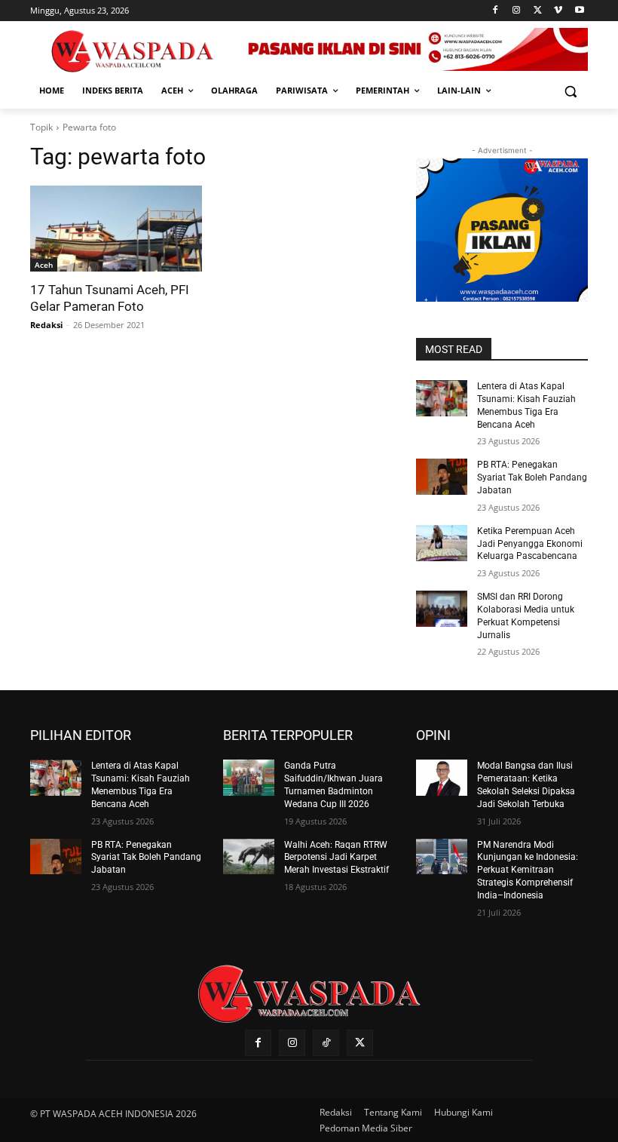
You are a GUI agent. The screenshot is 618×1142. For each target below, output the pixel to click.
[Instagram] (516, 11)
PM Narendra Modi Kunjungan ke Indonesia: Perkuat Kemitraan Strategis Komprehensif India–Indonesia (527, 870)
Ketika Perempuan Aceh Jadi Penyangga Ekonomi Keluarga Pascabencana (530, 544)
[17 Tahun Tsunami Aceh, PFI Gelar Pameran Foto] (116, 229)
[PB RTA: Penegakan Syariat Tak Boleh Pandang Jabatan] (441, 477)
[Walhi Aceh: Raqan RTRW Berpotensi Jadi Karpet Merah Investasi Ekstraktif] (248, 857)
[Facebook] (495, 11)
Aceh (44, 264)
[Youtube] (579, 11)
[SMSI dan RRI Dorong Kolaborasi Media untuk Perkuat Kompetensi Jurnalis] (441, 609)
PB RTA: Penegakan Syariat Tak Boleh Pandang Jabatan (532, 477)
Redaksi (46, 324)
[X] (537, 11)
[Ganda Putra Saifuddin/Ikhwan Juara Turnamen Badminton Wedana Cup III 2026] (248, 778)
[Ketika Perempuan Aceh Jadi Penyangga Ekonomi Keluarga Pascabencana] (441, 543)
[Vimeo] (558, 11)
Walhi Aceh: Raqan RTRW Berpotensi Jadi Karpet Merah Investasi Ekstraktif (336, 858)
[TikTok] (326, 1043)
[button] (570, 91)
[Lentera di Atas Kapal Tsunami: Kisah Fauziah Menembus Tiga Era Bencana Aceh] (441, 398)
